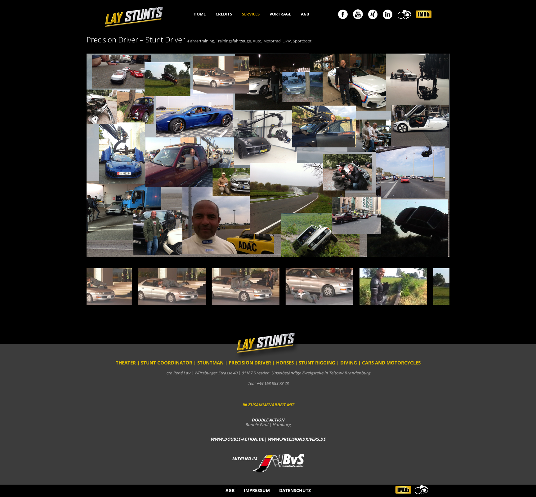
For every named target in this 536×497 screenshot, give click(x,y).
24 (343, 325)
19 (307, 325)
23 (335, 325)
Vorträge (280, 14)
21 (321, 325)
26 (357, 325)
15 (278, 325)
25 (350, 325)
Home (200, 14)
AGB (305, 14)
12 (257, 325)
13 (264, 325)
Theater (126, 363)
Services (251, 14)
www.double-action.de (237, 439)
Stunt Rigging (317, 363)
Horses (285, 363)
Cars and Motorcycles (391, 363)
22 (328, 325)
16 (286, 325)
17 (293, 325)
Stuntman (210, 363)
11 (250, 325)
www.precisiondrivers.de (296, 439)
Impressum (257, 490)
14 (271, 325)
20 (314, 325)
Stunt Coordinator (166, 363)
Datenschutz (295, 490)
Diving (348, 363)
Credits (224, 14)
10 (243, 325)
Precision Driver (250, 363)
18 (300, 325)
